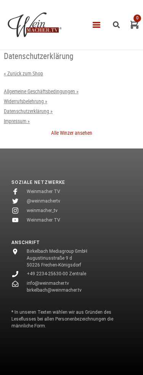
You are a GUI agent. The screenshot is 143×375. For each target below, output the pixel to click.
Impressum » (17, 121)
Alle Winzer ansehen (71, 132)
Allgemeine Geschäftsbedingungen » (41, 91)
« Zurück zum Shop (23, 73)
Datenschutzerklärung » (28, 111)
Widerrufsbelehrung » (25, 101)
